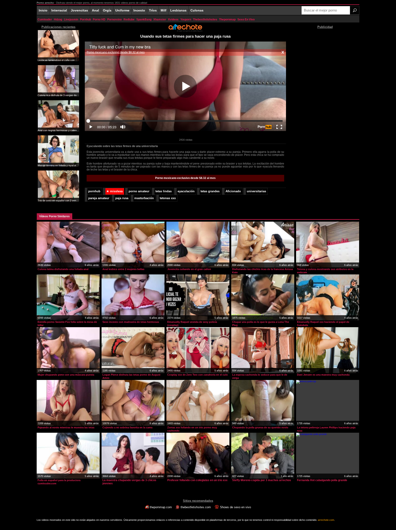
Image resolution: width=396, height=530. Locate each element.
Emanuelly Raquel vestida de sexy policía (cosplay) (192, 323)
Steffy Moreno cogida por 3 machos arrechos (261, 480)
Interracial (59, 10)
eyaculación (186, 191)
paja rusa (121, 198)
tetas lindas (163, 191)
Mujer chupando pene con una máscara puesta (66, 374)
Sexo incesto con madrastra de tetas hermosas (130, 322)
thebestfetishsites (205, 19)
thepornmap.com (161, 507)
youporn (185, 19)
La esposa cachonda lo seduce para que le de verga (259, 376)
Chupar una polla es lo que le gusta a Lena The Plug (260, 323)
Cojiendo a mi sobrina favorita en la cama (127, 427)
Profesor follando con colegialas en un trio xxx (197, 480)
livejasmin (71, 19)
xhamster (159, 19)
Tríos (153, 10)
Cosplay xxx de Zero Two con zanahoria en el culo (197, 374)
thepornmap (227, 19)
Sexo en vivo (246, 19)
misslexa (114, 191)
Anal (95, 10)
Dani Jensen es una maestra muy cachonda (323, 374)
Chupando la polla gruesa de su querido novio (260, 427)
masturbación (144, 198)
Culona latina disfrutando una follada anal (63, 269)
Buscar (354, 10)
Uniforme (122, 10)
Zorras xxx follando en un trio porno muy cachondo (192, 429)
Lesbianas (178, 10)
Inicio (43, 10)
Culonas (197, 10)
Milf (163, 10)
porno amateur (139, 191)
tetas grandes (210, 191)
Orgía (107, 10)
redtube (129, 19)
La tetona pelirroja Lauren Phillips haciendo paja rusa (326, 429)
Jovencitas (79, 10)
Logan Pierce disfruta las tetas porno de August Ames (131, 376)
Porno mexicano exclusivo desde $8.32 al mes (116, 52)
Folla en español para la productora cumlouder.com (59, 482)
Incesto (139, 10)
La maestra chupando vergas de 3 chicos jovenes (129, 482)
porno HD (99, 19)
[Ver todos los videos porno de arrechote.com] (185, 31)
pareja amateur (98, 198)
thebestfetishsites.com (196, 507)
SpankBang (143, 19)
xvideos (173, 19)
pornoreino (114, 19)
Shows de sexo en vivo (235, 507)
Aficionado (233, 191)
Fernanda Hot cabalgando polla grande (322, 480)
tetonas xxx (168, 198)
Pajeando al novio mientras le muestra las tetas (66, 427)
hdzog (58, 19)
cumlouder (45, 19)
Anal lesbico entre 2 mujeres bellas (123, 269)
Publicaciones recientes (58, 27)
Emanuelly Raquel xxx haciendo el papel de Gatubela (323, 323)
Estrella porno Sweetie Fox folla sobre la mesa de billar (67, 323)
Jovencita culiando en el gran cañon (189, 269)
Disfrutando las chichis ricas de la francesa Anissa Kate (262, 271)
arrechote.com (326, 520)
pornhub (85, 19)
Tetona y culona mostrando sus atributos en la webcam (325, 271)
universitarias (256, 191)
